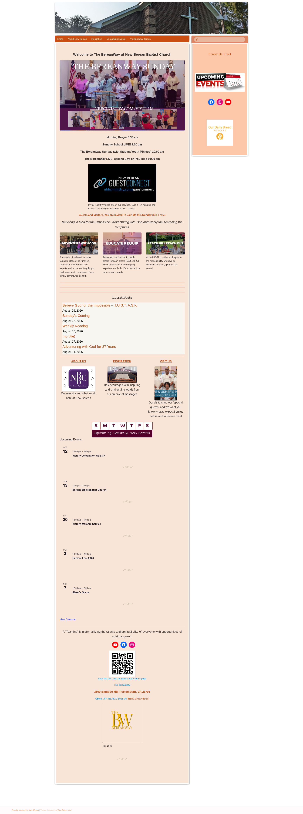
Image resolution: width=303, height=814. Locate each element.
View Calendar (68, 619)
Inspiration (96, 39)
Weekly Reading (75, 326)
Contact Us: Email (219, 54)
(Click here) (122, 214)
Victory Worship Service (86, 524)
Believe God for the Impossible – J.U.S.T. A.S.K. (100, 305)
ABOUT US (78, 361)
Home (60, 39)
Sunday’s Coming (76, 316)
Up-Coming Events (116, 39)
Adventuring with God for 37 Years (89, 347)
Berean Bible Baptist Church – (90, 489)
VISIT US (166, 361)
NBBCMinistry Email (138, 698)
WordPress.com (64, 810)
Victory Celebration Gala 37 (88, 455)
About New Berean (77, 39)
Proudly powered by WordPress (25, 810)
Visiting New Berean (140, 39)
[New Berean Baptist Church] (176, 18)
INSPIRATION (122, 361)
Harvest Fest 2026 (83, 558)
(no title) (68, 336)
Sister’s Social (80, 592)
